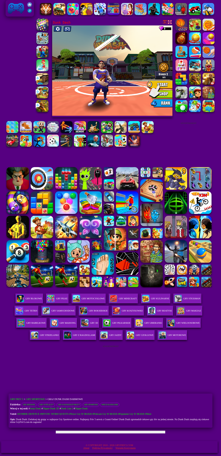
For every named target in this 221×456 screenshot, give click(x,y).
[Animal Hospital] (209, 70)
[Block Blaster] (181, 84)
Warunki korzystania (125, 448)
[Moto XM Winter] (42, 43)
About (86, 448)
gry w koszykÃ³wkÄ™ (69, 405)
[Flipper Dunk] (195, 43)
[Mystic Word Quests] (42, 97)
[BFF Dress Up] (127, 14)
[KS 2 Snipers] (181, 97)
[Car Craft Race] (100, 14)
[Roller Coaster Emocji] (141, 14)
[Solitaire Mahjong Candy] (181, 70)
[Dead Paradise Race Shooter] (59, 14)
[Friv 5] (29, 6)
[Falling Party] (42, 57)
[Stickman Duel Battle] (66, 132)
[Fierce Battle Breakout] (208, 14)
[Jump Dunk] (195, 30)
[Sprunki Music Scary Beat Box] (80, 146)
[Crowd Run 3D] (209, 111)
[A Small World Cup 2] (107, 132)
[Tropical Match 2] (26, 146)
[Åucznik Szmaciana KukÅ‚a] (39, 146)
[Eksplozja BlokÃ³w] (12, 132)
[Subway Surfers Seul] (195, 97)
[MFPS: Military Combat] (154, 14)
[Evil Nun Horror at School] (93, 146)
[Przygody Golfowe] (181, 111)
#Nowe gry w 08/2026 (80, 414)
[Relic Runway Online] (93, 132)
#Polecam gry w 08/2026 (104, 414)
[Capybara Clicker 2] (26, 132)
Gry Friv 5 (16, 399)
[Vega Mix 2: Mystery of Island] (209, 97)
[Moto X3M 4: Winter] (107, 146)
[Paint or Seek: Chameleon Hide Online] (42, 84)
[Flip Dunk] (209, 43)
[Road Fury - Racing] (195, 70)
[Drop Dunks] (209, 30)
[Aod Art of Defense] (46, 14)
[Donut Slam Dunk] (195, 57)
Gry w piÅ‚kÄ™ (46, 405)
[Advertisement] (18, 66)
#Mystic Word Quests (54, 414)
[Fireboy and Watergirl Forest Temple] (181, 14)
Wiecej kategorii (109, 405)
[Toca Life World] (121, 146)
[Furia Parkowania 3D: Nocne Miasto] (12, 146)
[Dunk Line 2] (209, 57)
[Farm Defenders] (42, 111)
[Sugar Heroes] (195, 111)
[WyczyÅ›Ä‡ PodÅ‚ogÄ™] (42, 70)
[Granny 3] (134, 146)
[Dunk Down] (181, 30)
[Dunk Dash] (181, 57)
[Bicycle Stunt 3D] (66, 146)
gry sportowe (91, 405)
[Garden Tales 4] (168, 14)
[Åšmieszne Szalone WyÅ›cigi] (195, 14)
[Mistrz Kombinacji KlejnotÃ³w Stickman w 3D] (42, 30)
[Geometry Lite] (113, 14)
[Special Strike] (121, 132)
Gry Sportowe (35, 399)
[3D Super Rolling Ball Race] (53, 146)
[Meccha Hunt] (148, 132)
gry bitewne (29, 405)
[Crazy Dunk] (181, 43)
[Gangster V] (209, 84)
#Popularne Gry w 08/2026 (131, 414)
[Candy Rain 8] (73, 14)
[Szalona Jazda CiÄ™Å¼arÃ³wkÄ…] (134, 132)
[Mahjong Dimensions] (53, 132)
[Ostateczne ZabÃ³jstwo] (86, 14)
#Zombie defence (28, 414)
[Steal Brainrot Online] (39, 132)
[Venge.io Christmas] (80, 132)
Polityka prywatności (102, 448)
